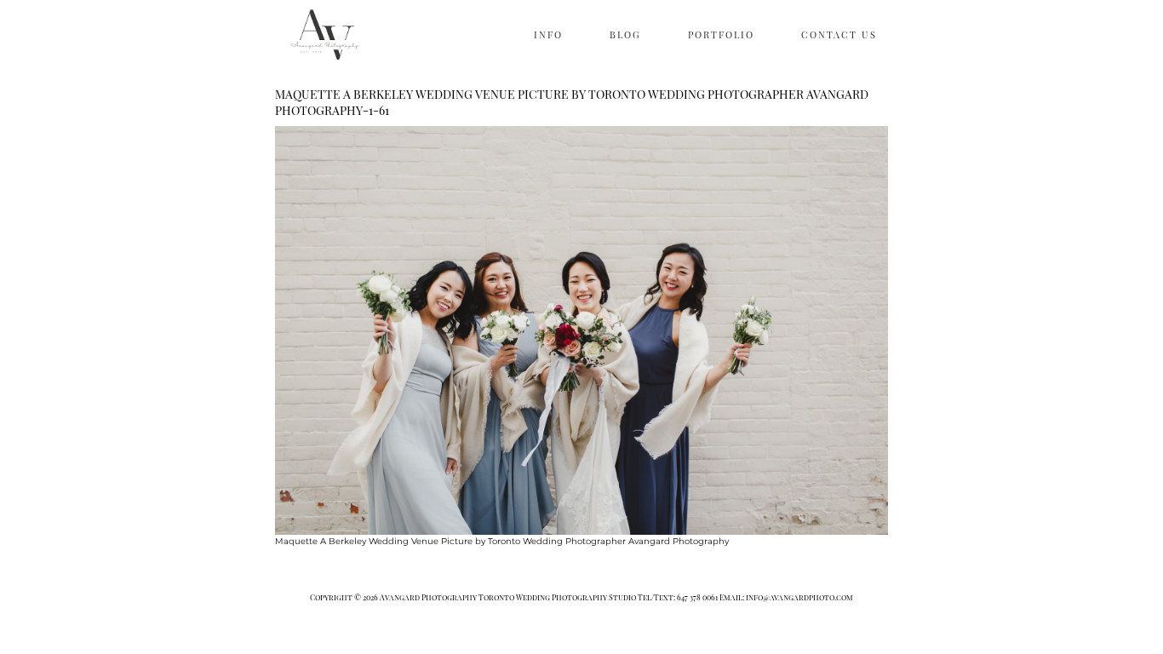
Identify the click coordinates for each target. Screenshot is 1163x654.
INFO (548, 34)
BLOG (625, 34)
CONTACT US (839, 34)
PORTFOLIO (721, 34)
